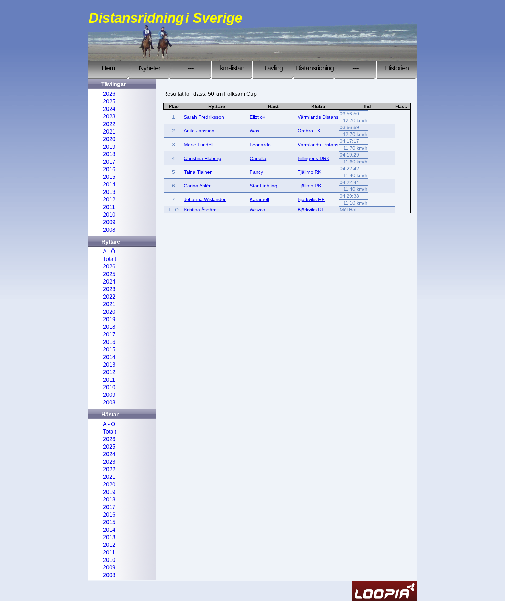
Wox (254, 131)
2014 (109, 184)
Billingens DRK (313, 158)
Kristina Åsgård (200, 209)
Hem (108, 68)
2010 (109, 215)
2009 (109, 222)
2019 (109, 147)
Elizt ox (257, 117)
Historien (397, 68)
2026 (109, 94)
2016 (109, 169)
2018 (109, 154)
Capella (258, 158)
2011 (109, 207)
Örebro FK (309, 131)
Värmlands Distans (318, 117)
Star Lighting (263, 185)
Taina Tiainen (198, 172)
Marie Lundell (198, 144)
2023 (109, 116)
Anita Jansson (199, 131)
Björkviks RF (311, 199)
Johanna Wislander (205, 199)
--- (191, 68)
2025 (109, 101)
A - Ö (109, 251)
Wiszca (257, 209)
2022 (109, 124)
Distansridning (314, 68)
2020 (109, 139)
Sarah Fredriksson (204, 117)
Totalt (109, 259)
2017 (109, 162)
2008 (109, 230)
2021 (109, 132)
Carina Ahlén (198, 185)
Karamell (259, 199)
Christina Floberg (202, 158)
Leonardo (260, 144)
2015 (109, 177)
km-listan (232, 68)
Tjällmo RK (309, 172)
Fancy (256, 172)
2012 (109, 200)
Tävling (273, 68)
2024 (109, 109)
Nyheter (149, 68)
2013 (109, 192)
